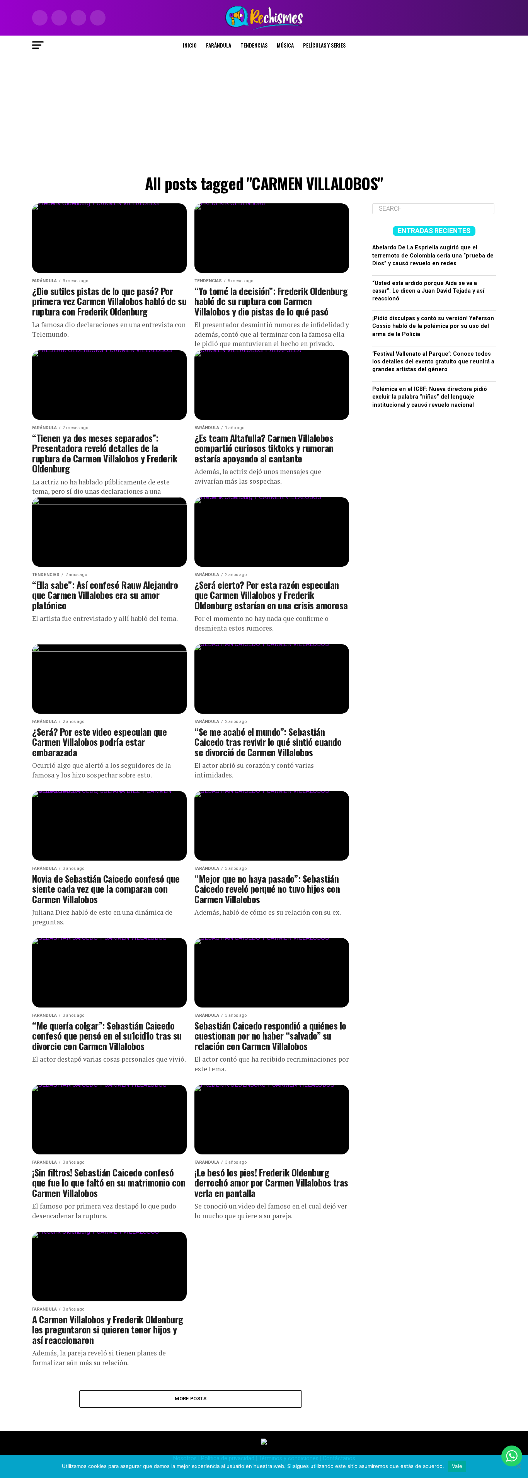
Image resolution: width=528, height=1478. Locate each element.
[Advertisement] (264, 113)
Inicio (190, 45)
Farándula (218, 45)
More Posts (191, 1398)
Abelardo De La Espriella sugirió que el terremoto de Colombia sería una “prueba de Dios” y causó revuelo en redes (433, 255)
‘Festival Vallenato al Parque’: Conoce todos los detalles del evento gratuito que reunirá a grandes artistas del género (433, 362)
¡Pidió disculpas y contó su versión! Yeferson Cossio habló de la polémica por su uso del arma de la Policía (433, 326)
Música (285, 45)
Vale (457, 1466)
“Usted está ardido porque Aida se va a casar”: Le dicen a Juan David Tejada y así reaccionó (428, 291)
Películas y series (324, 45)
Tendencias (253, 45)
